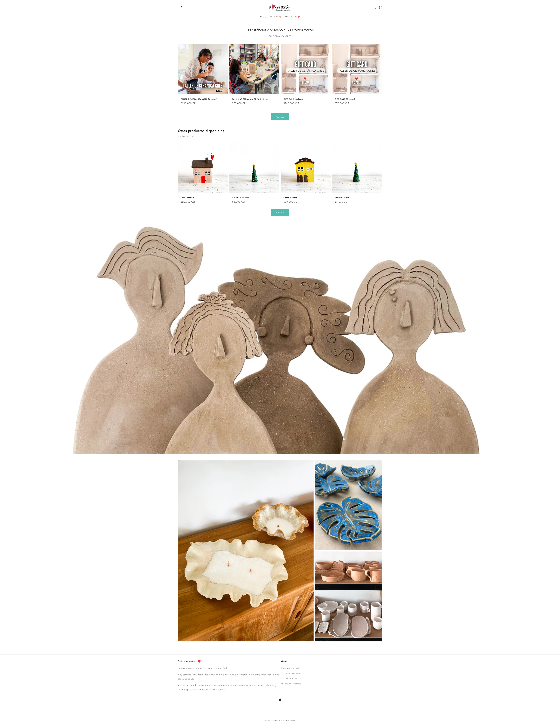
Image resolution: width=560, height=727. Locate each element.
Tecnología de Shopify (287, 720)
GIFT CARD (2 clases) (345, 99)
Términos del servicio (290, 668)
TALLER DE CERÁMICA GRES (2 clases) (250, 99)
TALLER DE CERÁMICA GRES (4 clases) (199, 99)
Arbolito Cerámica (240, 198)
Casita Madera (187, 198)
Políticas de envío (289, 678)
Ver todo (280, 117)
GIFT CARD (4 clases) (294, 99)
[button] (181, 7)
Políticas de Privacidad (291, 683)
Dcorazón (275, 720)
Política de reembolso (291, 673)
